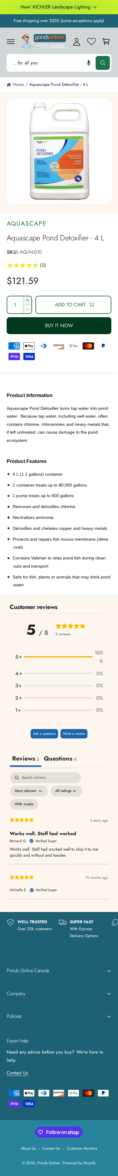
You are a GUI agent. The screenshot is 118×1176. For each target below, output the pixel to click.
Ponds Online (49, 1163)
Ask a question (44, 733)
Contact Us (17, 1073)
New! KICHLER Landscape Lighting (55, 7)
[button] (10, 41)
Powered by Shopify (79, 1163)
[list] (59, 929)
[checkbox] (24, 804)
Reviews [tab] (25, 758)
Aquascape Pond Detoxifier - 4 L (58, 84)
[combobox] (59, 62)
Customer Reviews (82, 1148)
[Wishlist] (91, 41)
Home (18, 84)
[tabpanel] (59, 836)
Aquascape (27, 223)
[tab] (60, 759)
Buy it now (59, 325)
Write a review (74, 733)
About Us (28, 1148)
